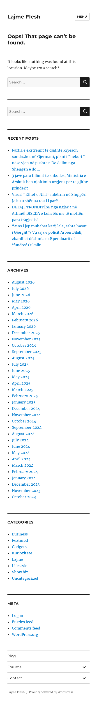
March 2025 (22, 389)
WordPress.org (25, 634)
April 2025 (21, 383)
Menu (82, 16)
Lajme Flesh (23, 17)
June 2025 (21, 370)
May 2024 (21, 452)
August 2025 (23, 358)
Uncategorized (25, 578)
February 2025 (25, 396)
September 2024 (27, 427)
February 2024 (25, 471)
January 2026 (24, 326)
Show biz (20, 572)
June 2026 (21, 295)
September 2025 (27, 351)
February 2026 (25, 320)
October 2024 (24, 421)
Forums (14, 667)
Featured (20, 540)
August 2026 (23, 282)
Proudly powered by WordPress (51, 692)
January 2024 (24, 478)
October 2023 (24, 497)
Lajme (17, 559)
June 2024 (21, 446)
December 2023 (26, 484)
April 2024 (21, 459)
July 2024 (20, 440)
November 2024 (26, 415)
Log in (17, 615)
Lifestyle (19, 565)
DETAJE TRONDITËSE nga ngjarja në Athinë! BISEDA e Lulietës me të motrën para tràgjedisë (47, 213)
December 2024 (26, 408)
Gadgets (19, 546)
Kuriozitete (22, 553)
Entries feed (22, 622)
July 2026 (20, 288)
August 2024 (23, 433)
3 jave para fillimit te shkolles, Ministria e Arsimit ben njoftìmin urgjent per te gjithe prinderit (50, 181)
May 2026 (21, 301)
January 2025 (24, 402)
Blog (11, 656)
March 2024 (22, 465)
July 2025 (20, 364)
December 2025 (26, 332)
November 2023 (26, 490)
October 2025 (24, 345)
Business (20, 534)
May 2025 (21, 377)
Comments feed (26, 628)
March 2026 (23, 313)
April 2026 (21, 307)
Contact (14, 678)
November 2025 (26, 339)
